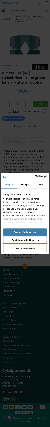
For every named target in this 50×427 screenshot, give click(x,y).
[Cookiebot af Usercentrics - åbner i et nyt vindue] (35, 177)
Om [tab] (41, 184)
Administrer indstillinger (23, 240)
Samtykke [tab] (9, 184)
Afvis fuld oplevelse (25, 248)
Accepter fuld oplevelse (25, 232)
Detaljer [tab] (25, 184)
